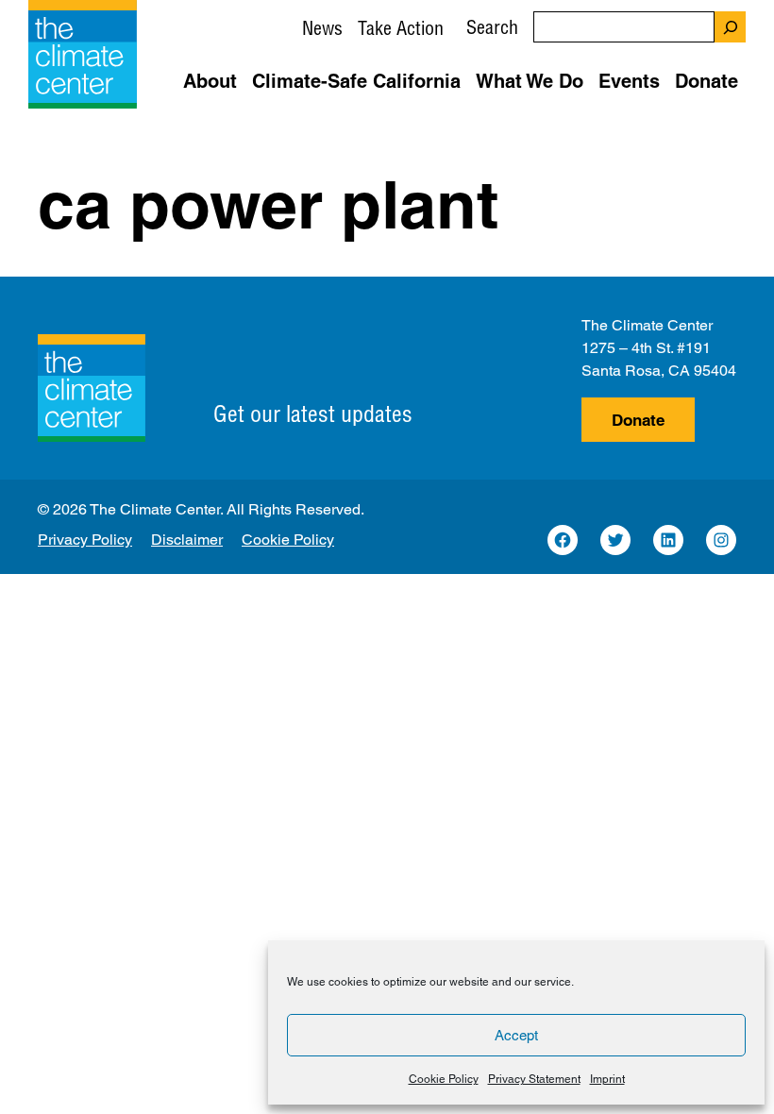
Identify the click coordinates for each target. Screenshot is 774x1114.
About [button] (210, 81)
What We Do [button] (529, 81)
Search (492, 27)
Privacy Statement (534, 1079)
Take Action (401, 28)
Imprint (607, 1079)
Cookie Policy (444, 1079)
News (322, 28)
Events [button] (629, 81)
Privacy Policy (85, 540)
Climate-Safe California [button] (356, 81)
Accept (516, 1035)
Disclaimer (187, 540)
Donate (638, 420)
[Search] (730, 26)
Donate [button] (706, 81)
